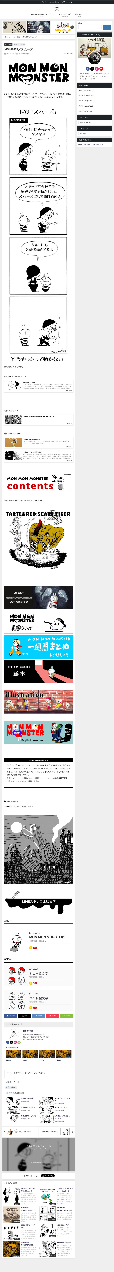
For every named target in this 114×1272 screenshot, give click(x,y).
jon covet (70, 53)
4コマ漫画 (8, 44)
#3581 (81, 90)
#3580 (81, 95)
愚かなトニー (20, 44)
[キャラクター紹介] (38, 27)
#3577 (81, 111)
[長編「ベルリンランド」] (63, 27)
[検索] (107, 27)
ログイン (30, 1073)
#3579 (81, 101)
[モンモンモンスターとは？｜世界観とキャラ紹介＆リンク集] (14, 27)
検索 (80, 23)
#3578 (81, 106)
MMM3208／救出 (84, 144)
